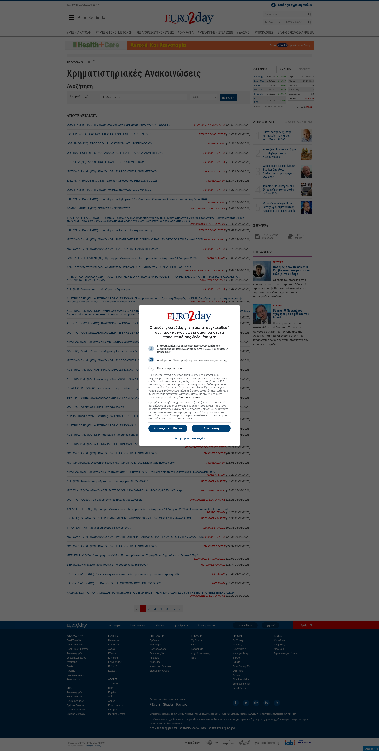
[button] (189, 368)
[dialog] (189, 375)
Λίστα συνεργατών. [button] (190, 397)
